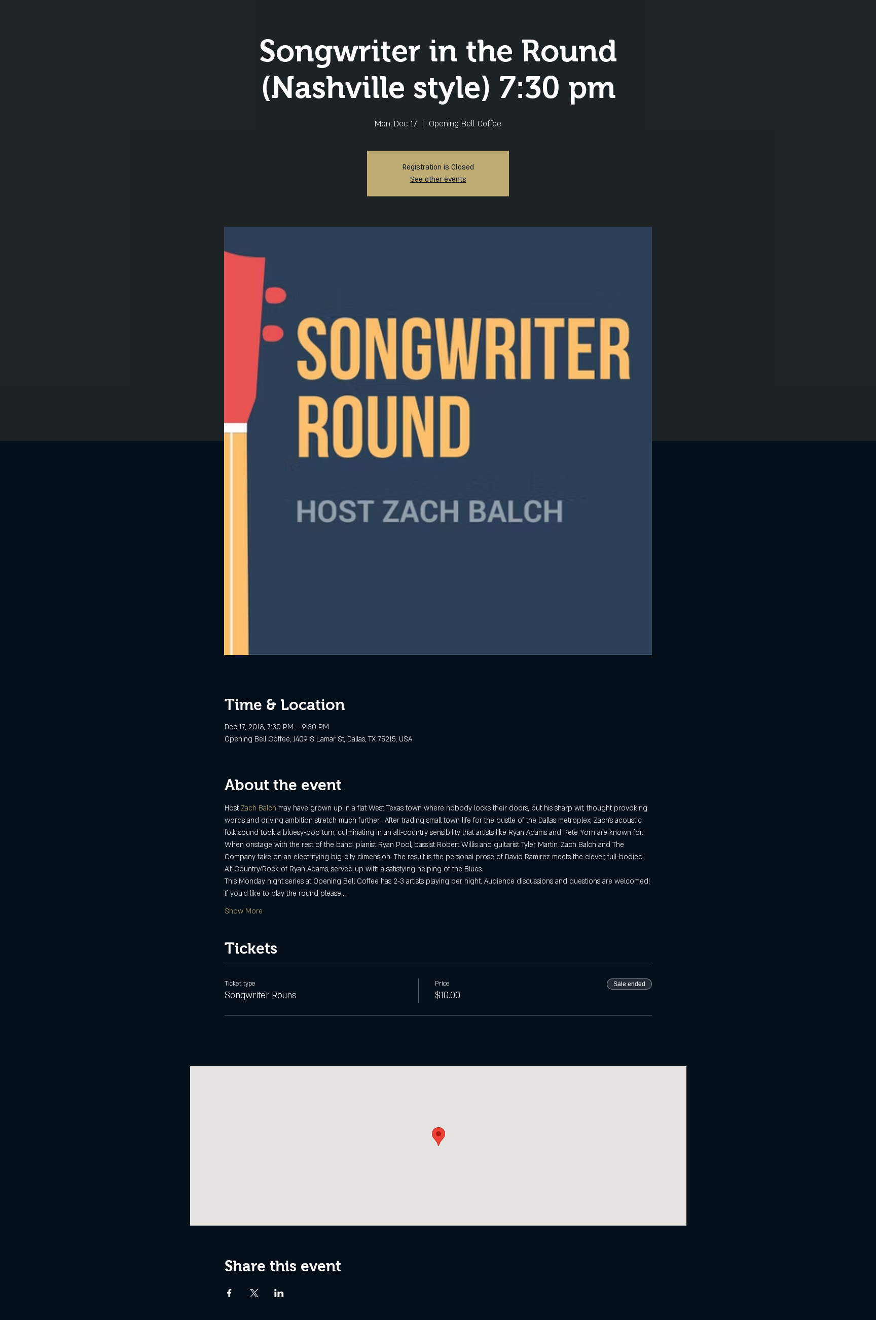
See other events (438, 179)
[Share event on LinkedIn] (279, 1293)
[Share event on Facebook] (229, 1293)
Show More (244, 911)
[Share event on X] (254, 1293)
